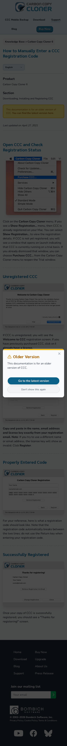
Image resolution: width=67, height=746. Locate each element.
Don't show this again (33, 389)
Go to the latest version (33, 381)
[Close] (59, 353)
